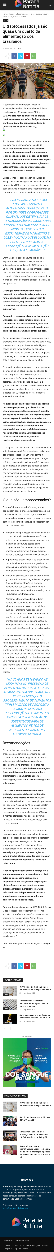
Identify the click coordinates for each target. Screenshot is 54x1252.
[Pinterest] (27, 56)
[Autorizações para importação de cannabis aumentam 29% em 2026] (10, 1019)
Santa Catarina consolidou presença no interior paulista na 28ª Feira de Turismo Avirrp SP (34, 1134)
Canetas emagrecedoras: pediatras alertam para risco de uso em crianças (34, 1003)
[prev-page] (4, 1028)
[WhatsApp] (33, 56)
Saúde (11, 14)
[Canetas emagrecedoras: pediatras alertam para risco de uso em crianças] (10, 1004)
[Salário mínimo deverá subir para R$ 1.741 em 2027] (10, 1121)
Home (5, 14)
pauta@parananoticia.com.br (16, 1208)
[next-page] (9, 1028)
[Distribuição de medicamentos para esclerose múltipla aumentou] (10, 991)
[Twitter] (20, 56)
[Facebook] (14, 56)
